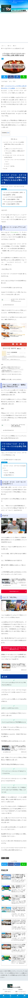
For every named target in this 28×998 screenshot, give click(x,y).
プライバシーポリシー (8, 989)
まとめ (5, 168)
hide (8, 132)
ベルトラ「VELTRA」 (10, 166)
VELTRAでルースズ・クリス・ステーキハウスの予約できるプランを (14, 648)
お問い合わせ (8, 991)
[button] (25, 509)
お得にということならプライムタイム (13, 148)
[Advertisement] (14, 28)
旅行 (3, 858)
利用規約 (20, 989)
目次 (12, 139)
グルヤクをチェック (14, 591)
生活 (8, 858)
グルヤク (7, 164)
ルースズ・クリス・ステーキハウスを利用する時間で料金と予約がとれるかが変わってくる (14, 144)
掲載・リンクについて (20, 991)
